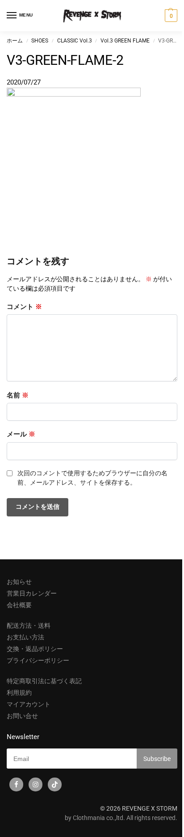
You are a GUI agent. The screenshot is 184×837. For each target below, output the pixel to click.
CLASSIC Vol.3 (74, 41)
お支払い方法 (25, 637)
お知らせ (19, 581)
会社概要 (19, 605)
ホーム (15, 41)
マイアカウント (28, 704)
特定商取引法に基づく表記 (44, 681)
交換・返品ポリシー (35, 648)
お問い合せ (22, 715)
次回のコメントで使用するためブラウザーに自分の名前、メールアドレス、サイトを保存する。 (92, 477)
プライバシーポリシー (38, 660)
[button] (170, 15)
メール (21, 434)
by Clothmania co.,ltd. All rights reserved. (121, 817)
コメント (24, 307)
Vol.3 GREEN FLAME (125, 41)
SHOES (39, 41)
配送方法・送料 (28, 625)
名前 (18, 395)
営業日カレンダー (32, 593)
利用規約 (19, 692)
